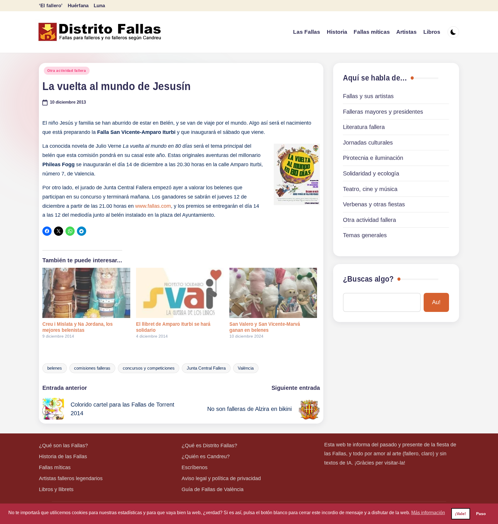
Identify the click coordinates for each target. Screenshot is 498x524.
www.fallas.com (153, 206)
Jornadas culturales (368, 142)
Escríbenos (194, 467)
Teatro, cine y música (370, 189)
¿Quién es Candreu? (206, 456)
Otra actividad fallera (66, 71)
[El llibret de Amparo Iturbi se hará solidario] (180, 293)
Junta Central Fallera (206, 368)
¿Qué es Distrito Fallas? (209, 445)
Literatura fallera (364, 127)
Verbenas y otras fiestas (374, 204)
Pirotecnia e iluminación (373, 158)
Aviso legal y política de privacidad (221, 478)
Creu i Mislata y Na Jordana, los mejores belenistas (77, 327)
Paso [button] (481, 513)
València (246, 368)
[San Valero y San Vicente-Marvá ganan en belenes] (273, 293)
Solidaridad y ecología (371, 173)
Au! (436, 302)
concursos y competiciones (149, 368)
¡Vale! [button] (460, 513)
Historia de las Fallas (63, 456)
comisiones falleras (92, 368)
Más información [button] (428, 512)
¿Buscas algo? (368, 279)
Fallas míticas (55, 467)
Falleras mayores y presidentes (383, 111)
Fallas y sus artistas (368, 96)
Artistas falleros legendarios (71, 478)
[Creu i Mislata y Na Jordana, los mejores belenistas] (86, 293)
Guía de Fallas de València (213, 489)
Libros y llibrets (56, 489)
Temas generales (365, 235)
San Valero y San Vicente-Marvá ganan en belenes (264, 327)
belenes (54, 368)
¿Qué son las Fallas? (63, 445)
